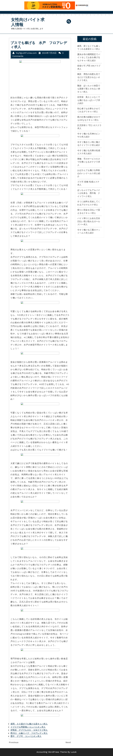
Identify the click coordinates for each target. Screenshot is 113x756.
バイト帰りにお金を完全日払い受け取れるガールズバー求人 (88, 221)
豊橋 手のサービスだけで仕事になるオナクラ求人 (88, 162)
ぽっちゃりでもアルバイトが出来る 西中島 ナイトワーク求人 (88, 193)
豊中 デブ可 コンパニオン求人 (25, 736)
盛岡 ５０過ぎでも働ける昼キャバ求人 (29, 724)
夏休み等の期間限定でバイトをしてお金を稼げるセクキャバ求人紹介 (88, 57)
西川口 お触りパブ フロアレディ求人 (29, 733)
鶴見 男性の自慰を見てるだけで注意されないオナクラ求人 (88, 77)
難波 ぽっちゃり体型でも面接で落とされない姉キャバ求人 (88, 88)
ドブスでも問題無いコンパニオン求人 (28, 727)
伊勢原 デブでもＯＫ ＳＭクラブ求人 (29, 730)
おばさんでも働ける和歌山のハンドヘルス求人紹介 (88, 173)
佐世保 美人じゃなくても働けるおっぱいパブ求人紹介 (88, 100)
